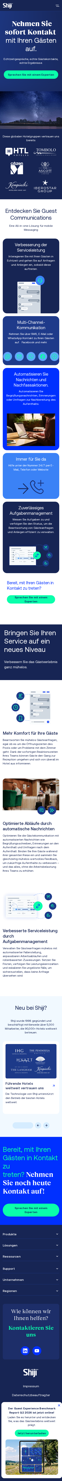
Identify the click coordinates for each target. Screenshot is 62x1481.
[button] (17, 1125)
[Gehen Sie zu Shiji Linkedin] (25, 1350)
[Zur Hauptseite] (8, 5)
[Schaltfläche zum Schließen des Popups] (59, 1405)
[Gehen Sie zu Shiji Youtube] (36, 1350)
